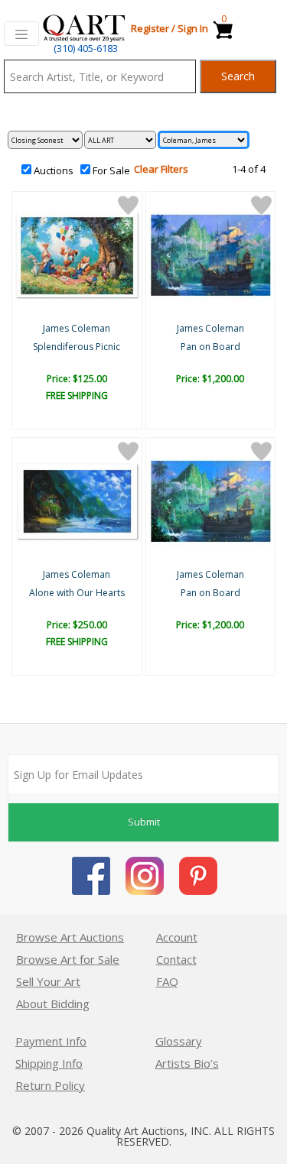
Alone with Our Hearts (77, 592)
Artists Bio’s (187, 1063)
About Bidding (53, 1003)
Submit (144, 821)
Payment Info (50, 1041)
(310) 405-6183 (86, 48)
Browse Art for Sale (67, 959)
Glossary (178, 1041)
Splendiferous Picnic (76, 346)
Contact (176, 959)
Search (238, 76)
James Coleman (76, 328)
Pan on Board (210, 346)
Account (176, 937)
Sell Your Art (48, 981)
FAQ (167, 981)
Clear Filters (161, 169)
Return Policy (50, 1085)
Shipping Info (49, 1063)
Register (150, 28)
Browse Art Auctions (70, 937)
